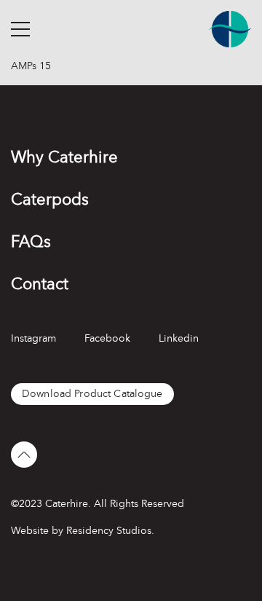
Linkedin (179, 338)
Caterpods (50, 199)
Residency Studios (108, 531)
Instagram (33, 338)
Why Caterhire (64, 157)
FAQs (31, 241)
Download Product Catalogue (92, 394)
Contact (39, 284)
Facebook (107, 338)
